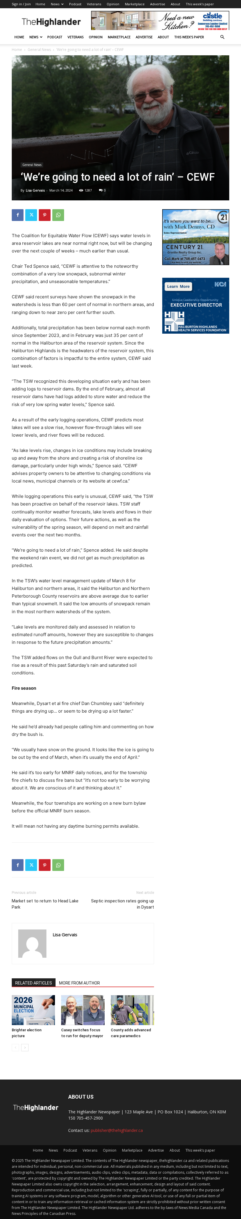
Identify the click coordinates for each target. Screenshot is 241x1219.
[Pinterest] (45, 215)
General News (39, 49)
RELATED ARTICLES (33, 983)
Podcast (75, 4)
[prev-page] (15, 1047)
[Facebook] (18, 215)
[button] (222, 37)
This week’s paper (200, 4)
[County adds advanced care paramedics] (132, 1010)
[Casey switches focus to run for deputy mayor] (82, 1010)
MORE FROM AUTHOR (79, 983)
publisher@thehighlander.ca (117, 1130)
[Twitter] (31, 215)
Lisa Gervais (35, 190)
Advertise (157, 4)
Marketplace (135, 4)
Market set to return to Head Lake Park (45, 904)
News (55, 4)
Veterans (94, 4)
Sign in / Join (21, 4)
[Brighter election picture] (33, 1010)
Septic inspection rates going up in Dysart (122, 904)
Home (40, 4)
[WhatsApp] (58, 215)
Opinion (113, 4)
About (175, 4)
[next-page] (25, 1047)
